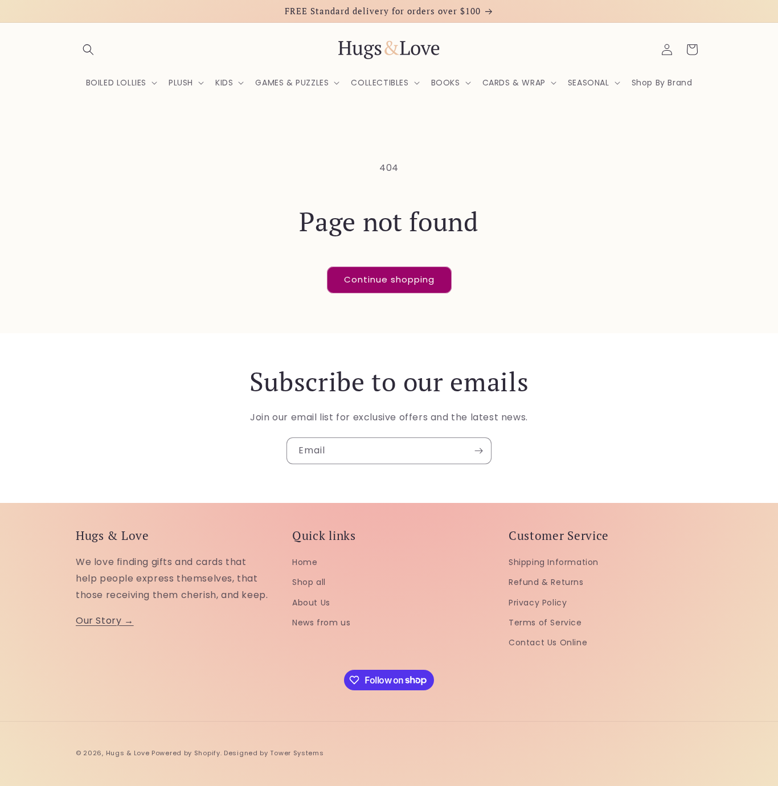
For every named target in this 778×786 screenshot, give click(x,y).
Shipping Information (554, 562)
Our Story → (105, 620)
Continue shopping (389, 279)
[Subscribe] (478, 450)
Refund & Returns (546, 582)
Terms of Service (545, 622)
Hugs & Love (128, 753)
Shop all (309, 582)
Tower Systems (297, 753)
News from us (321, 622)
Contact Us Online (548, 642)
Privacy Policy (538, 602)
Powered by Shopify (185, 753)
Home (304, 562)
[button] (88, 49)
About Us (311, 602)
